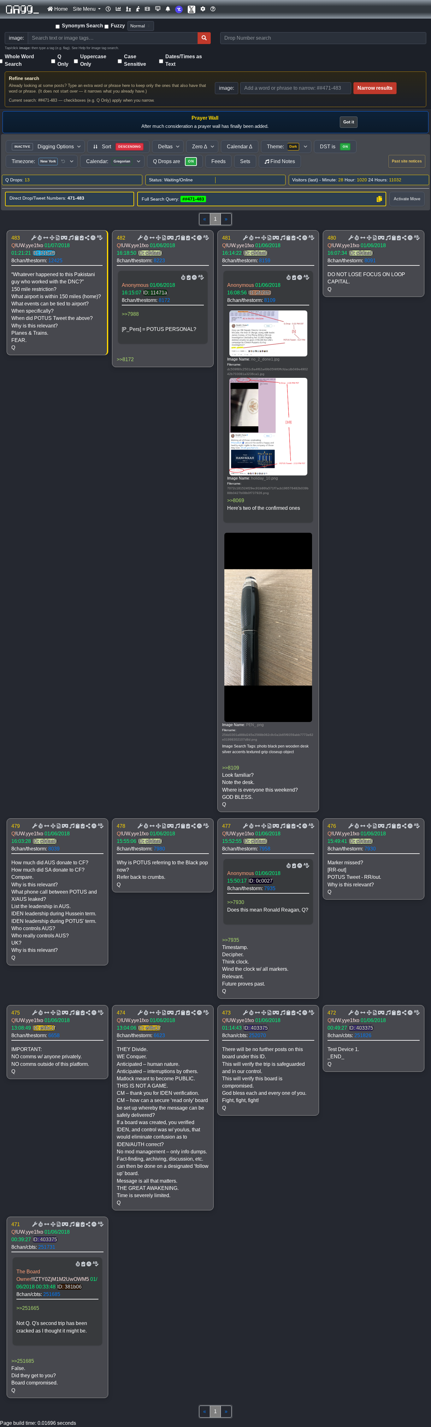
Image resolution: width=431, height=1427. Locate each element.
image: (226, 88)
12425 (55, 260)
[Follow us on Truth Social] (179, 9)
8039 (54, 848)
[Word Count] (39, 238)
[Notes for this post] (70, 238)
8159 (264, 260)
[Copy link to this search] (379, 199)
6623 (159, 1035)
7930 (370, 848)
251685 (51, 1294)
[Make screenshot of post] (76, 238)
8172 (164, 300)
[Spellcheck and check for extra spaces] (99, 238)
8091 (370, 260)
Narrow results (375, 88)
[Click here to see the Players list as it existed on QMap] (128, 9)
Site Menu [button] (85, 9)
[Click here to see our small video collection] (147, 9)
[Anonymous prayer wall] (137, 9)
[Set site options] (203, 9)
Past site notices (407, 161)
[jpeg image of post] (57, 238)
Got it (348, 122)
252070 (257, 1035)
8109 (269, 300)
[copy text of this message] (81, 238)
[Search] (204, 38)
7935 (269, 888)
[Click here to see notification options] (168, 9)
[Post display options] (33, 238)
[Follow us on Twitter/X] (191, 9)
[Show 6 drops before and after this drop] (45, 238)
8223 (159, 260)
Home (60, 9)
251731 (46, 1247)
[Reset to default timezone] (63, 161)
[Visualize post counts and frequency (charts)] (118, 9)
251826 (362, 1035)
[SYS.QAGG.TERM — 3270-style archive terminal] (157, 9)
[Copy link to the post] (86, 238)
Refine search (24, 78)
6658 (54, 1035)
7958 (264, 848)
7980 (159, 848)
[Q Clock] (108, 9)
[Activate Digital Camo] (63, 238)
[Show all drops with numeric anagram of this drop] (51, 238)
